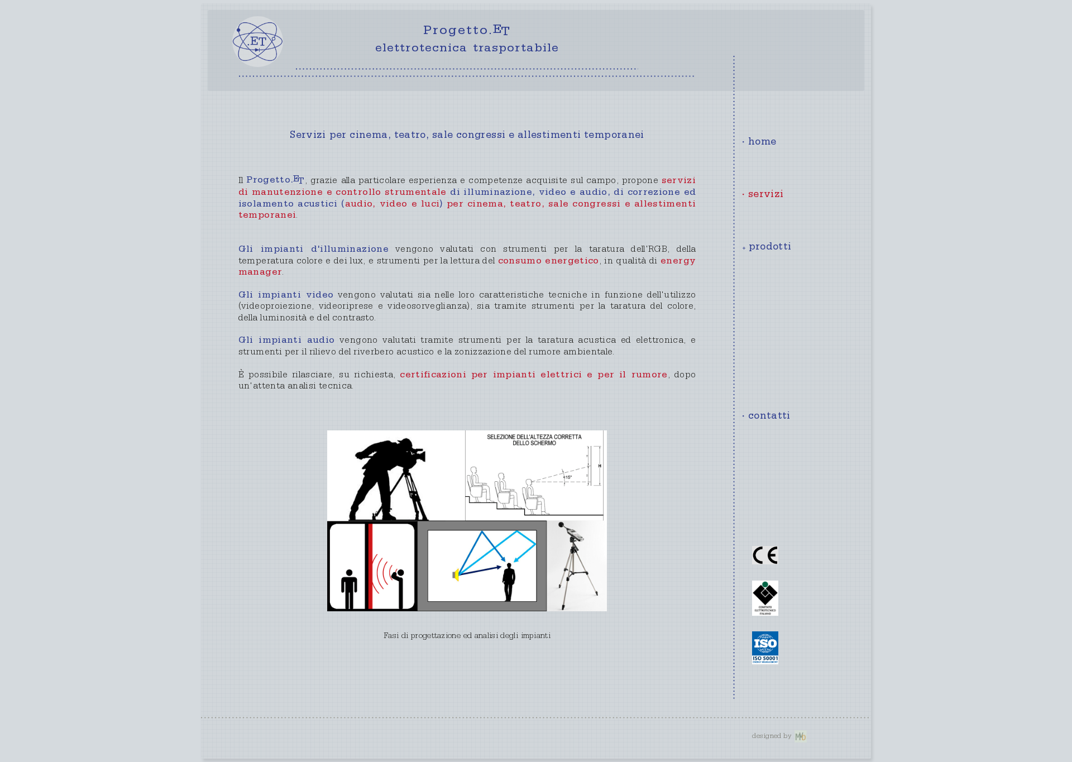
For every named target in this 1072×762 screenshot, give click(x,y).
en (782, 71)
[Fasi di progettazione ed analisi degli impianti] (467, 520)
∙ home (759, 143)
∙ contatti (766, 417)
